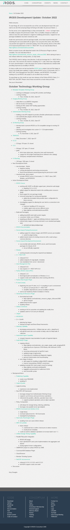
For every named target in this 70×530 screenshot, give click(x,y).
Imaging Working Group (20, 99)
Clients (9, 507)
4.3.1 (14, 145)
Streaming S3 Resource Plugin (25, 293)
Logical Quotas (20, 383)
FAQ (52, 507)
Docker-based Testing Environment (26, 230)
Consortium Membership (36, 507)
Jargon (18, 313)
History (31, 516)
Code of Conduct (12, 516)
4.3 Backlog (16, 158)
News (10, 13)
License (9, 512)
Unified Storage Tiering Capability (26, 433)
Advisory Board (33, 510)
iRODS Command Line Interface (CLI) (27, 409)
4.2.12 (14, 140)
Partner (31, 512)
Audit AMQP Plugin (22, 340)
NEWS (55, 3)
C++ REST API (20, 255)
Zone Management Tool (23, 264)
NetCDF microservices (23, 459)
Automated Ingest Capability (24, 335)
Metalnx (18, 250)
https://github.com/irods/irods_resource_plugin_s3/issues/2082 (27, 54)
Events (53, 505)
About (31, 501)
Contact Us (54, 501)
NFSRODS (19, 316)
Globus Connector (21, 306)
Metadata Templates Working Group (23, 90)
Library (31, 505)
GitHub (9, 503)
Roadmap (10, 505)
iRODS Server (20, 183)
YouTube (53, 512)
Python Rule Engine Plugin (24, 280)
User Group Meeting (57, 514)
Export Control (11, 514)
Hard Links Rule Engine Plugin (25, 418)
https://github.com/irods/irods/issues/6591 (21, 47)
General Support (34, 509)
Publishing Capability (22, 376)
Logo (52, 509)
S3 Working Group (18, 122)
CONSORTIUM (36, 3)
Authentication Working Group (21, 111)
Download (10, 501)
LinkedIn (53, 510)
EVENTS (48, 3)
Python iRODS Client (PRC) (24, 271)
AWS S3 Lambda (21, 423)
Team (30, 503)
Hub (8, 510)
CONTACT (64, 3)
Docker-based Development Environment (28, 241)
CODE (26, 3)
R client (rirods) (20, 282)
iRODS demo (38, 68)
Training (31, 514)
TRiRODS (16, 135)
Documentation (11, 509)
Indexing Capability (22, 326)
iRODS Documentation (23, 227)
